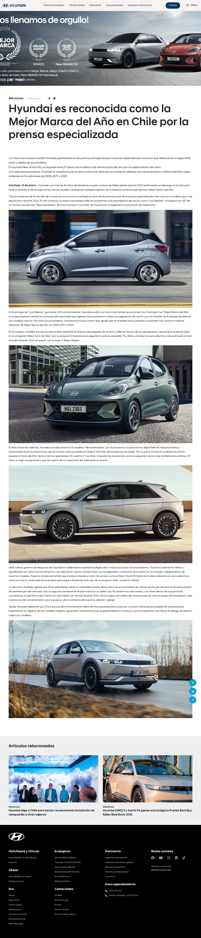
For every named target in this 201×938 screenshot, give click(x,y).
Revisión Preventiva (115, 867)
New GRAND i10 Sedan (20, 876)
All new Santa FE (17, 919)
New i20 (13, 862)
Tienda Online (77, 5)
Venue (12, 895)
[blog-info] (14, 5)
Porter (58, 905)
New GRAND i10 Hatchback (23, 858)
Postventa (95, 5)
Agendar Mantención (116, 858)
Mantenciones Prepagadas (119, 862)
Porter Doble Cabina (65, 914)
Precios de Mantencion (117, 872)
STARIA (58, 895)
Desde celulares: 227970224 (123, 895)
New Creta (14, 900)
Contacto (110, 876)
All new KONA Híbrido (65, 858)
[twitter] (54, 98)
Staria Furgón (62, 900)
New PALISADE (16, 924)
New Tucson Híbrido (65, 867)
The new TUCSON (18, 914)
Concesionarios (114, 5)
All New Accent (16, 881)
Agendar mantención (140, 5)
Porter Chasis (62, 909)
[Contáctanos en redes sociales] (152, 858)
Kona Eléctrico (62, 876)
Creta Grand (15, 905)
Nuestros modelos (54, 5)
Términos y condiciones (161, 866)
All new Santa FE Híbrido (67, 872)
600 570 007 (115, 891)
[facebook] (49, 98)
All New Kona (15, 909)
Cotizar (173, 5)
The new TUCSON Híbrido (68, 862)
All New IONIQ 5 (62, 881)
